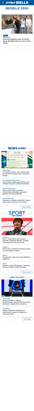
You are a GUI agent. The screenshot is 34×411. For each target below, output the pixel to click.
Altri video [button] (27, 319)
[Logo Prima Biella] (17, 2)
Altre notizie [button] (26, 207)
